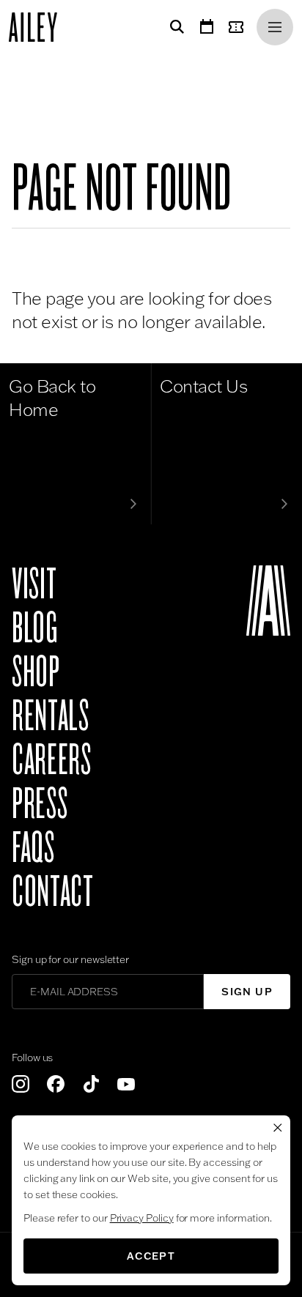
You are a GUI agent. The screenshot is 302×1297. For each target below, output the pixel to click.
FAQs (33, 848)
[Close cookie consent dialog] (277, 1127)
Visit (34, 584)
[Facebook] (56, 1084)
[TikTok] (91, 1084)
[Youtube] (126, 1084)
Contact (52, 892)
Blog (35, 628)
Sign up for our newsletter (70, 959)
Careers (51, 760)
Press (39, 804)
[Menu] (275, 27)
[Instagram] (20, 1084)
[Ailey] (40, 27)
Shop (36, 672)
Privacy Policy (142, 1217)
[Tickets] (239, 27)
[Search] (174, 27)
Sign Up (247, 991)
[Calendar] (206, 27)
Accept (151, 1256)
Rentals (50, 716)
